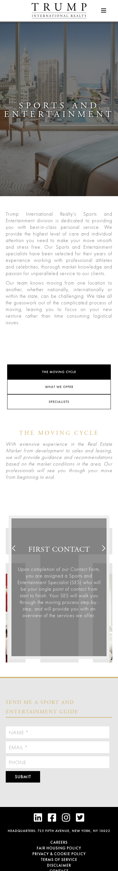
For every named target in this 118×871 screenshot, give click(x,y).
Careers (59, 842)
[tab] (59, 371)
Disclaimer (59, 865)
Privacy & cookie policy (59, 853)
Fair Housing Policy (59, 848)
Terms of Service (59, 859)
